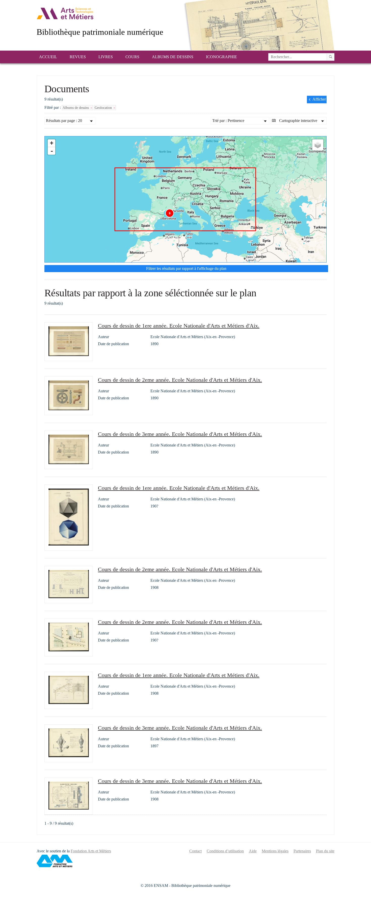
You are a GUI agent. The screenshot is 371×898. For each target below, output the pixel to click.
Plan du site (325, 851)
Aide (253, 851)
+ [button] (51, 143)
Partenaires (302, 851)
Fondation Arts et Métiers (91, 851)
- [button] (52, 150)
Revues (78, 57)
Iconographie (221, 57)
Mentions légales (275, 851)
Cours (132, 57)
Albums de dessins (172, 57)
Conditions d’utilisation (225, 851)
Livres (105, 57)
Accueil (48, 57)
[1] (330, 57)
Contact (195, 851)
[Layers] (317, 144)
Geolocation (104, 108)
